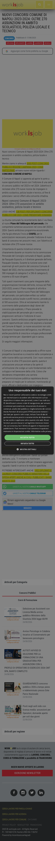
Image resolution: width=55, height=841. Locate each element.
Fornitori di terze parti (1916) (21, 411)
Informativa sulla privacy (41, 431)
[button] (27, 449)
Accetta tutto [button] (27, 437)
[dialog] (27, 420)
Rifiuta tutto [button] (27, 443)
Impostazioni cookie (22, 431)
